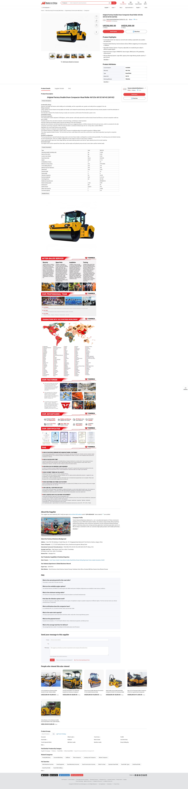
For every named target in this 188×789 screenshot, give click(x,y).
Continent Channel (111, 779)
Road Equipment (60, 764)
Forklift (102, 560)
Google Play (53, 775)
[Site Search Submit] (113, 2)
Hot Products (64, 779)
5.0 (130, 90)
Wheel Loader (71, 737)
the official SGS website (76, 514)
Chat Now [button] (137, 31)
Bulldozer (70, 739)
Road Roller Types (125, 764)
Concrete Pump (123, 739)
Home (42, 10)
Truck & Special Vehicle (46, 742)
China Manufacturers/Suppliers (82, 779)
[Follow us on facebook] (135, 775)
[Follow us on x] (137, 775)
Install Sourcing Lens (77, 775)
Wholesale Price (103, 779)
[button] (109, 3)
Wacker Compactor (103, 757)
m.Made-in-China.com (97, 781)
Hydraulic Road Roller (113, 764)
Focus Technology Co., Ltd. (83, 784)
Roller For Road (101, 764)
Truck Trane (52, 560)
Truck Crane (96, 737)
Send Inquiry (113, 31)
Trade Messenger (64, 775)
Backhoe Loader (97, 742)
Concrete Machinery (58, 757)
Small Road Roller (136, 764)
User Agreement (102, 784)
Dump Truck (88, 560)
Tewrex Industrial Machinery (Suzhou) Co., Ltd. (117, 19)
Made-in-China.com (88, 781)
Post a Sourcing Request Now (82, 660)
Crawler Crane (59, 560)
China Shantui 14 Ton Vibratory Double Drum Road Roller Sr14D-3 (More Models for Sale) (50, 721)
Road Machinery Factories (73, 764)
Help (121, 7)
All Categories (46, 7)
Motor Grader (66, 560)
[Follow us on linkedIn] (146, 775)
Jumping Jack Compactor (90, 757)
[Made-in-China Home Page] (49, 3)
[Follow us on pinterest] (144, 775)
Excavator (98, 560)
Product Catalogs (62, 734)
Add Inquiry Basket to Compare (71, 62)
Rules (146, 7)
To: (48, 643)
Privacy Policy (116, 784)
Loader (93, 560)
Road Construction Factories (88, 764)
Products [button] (64, 3)
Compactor (86, 10)
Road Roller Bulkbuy (58, 768)
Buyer (113, 7)
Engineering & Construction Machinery (73, 10)
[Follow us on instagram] (139, 775)
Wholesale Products (94, 779)
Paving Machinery (46, 757)
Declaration (109, 784)
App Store (45, 775)
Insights (125, 779)
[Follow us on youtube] (142, 775)
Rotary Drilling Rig (80, 560)
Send (52, 660)
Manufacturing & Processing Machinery (54, 10)
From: (48, 640)
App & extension (129, 7)
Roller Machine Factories (47, 764)
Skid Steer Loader (71, 742)
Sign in (145, 4)
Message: (47, 647)
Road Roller (73, 560)
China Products (71, 779)
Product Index (119, 779)
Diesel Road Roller (46, 768)
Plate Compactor (77, 757)
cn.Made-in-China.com (107, 781)
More (42, 770)
